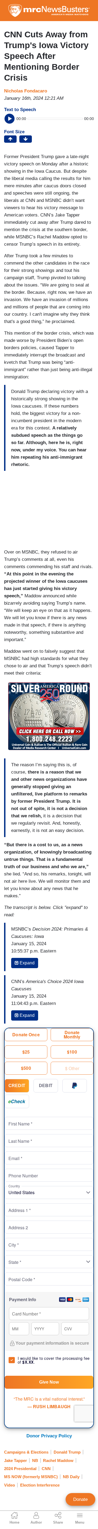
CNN (46, 1468)
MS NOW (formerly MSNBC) (31, 1476)
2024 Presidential (20, 1468)
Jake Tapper (15, 1460)
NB (35, 1460)
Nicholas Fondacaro (25, 91)
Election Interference (40, 1485)
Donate (80, 1499)
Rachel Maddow (58, 1460)
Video (9, 1485)
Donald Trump (67, 1452)
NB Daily (71, 1476)
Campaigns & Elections (26, 1452)
